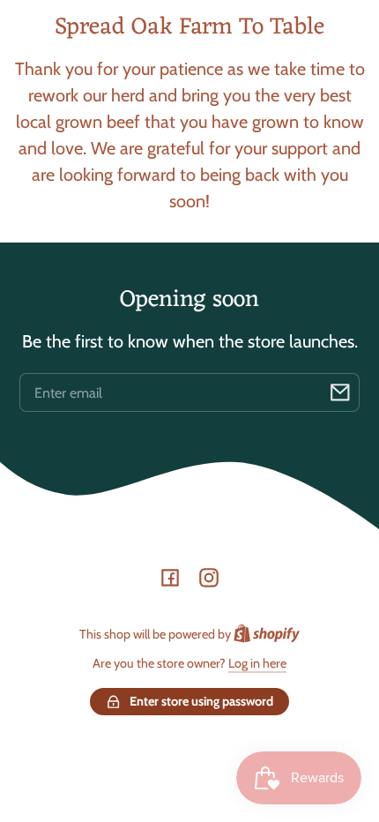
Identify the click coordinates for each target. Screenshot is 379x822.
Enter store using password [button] (201, 701)
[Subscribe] (340, 392)
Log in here (257, 663)
